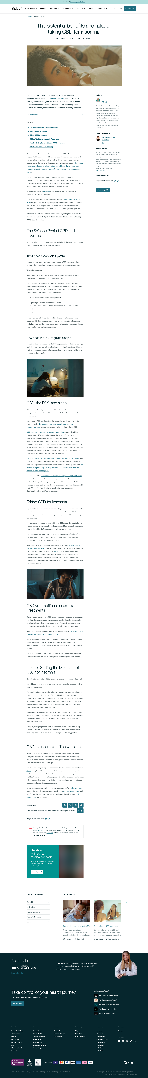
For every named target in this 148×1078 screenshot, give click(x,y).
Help (12, 1045)
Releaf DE (100, 1051)
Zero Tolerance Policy (38, 1072)
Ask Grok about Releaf (107, 1013)
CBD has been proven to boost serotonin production (45, 432)
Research (57, 1031)
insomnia (46, 191)
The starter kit (15, 1034)
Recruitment (101, 1036)
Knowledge (101, 8)
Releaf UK (100, 1048)
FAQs (91, 8)
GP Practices (58, 1036)
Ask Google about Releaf (108, 1009)
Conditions (53, 8)
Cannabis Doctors (102, 1039)
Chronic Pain (37, 1031)
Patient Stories (68, 8)
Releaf (29, 771)
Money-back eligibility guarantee (79, 2)
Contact (14, 1051)
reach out (56, 551)
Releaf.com (100, 1045)
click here (50, 833)
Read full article (17, 973)
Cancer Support (38, 1048)
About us (80, 8)
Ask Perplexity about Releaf (109, 1005)
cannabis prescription (71, 791)
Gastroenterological (39, 1045)
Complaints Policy (52, 1072)
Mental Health (37, 1034)
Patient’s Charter (16, 1042)
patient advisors (41, 830)
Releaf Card (15, 1039)
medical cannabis (56, 98)
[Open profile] (120, 8)
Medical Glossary (59, 1034)
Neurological (37, 1039)
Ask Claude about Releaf (108, 1000)
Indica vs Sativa (80, 1036)
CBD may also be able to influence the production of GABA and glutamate (53, 459)
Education (29, 16)
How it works (30, 8)
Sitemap (120, 1031)
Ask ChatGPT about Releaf (108, 996)
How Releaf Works (17, 1031)
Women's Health (38, 1042)
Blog (76, 1031)
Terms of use (15, 1072)
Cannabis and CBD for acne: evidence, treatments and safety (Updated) (107, 928)
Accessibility (101, 1042)
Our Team (100, 1034)
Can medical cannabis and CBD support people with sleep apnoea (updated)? (76, 928)
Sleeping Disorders (39, 1036)
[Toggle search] (115, 8)
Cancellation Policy (66, 1072)
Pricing (42, 8)
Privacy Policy (25, 1072)
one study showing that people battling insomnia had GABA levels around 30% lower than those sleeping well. (55, 468)
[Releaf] (17, 8)
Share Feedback (16, 1048)
